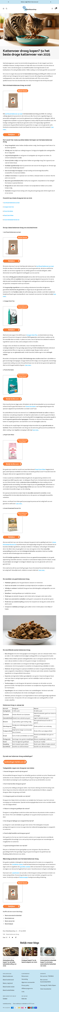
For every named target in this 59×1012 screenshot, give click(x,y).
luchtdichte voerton (17, 864)
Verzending (25, 979)
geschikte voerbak (25, 867)
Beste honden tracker (8, 986)
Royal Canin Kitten (8, 215)
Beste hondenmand (8, 979)
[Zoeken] (6, 8)
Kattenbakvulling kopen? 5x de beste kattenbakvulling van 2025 (9, 963)
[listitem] (6, 937)
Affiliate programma (27, 988)
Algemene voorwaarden (28, 982)
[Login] (52, 8)
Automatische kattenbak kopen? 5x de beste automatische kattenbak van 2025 (48, 963)
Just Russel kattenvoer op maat (13, 114)
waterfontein (15, 873)
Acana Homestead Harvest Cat (11, 220)
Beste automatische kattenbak (47, 958)
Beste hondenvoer (8, 976)
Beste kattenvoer (9, 918)
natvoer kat (20, 705)
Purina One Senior (8, 211)
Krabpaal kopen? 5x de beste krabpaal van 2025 (29, 961)
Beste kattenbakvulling (8, 958)
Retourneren (25, 976)
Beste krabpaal (25, 958)
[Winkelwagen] (55, 8)
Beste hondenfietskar (8, 990)
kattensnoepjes (24, 877)
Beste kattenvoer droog (12, 934)
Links (23, 991)
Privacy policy (25, 985)
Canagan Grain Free (9, 207)
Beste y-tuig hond (8, 983)
